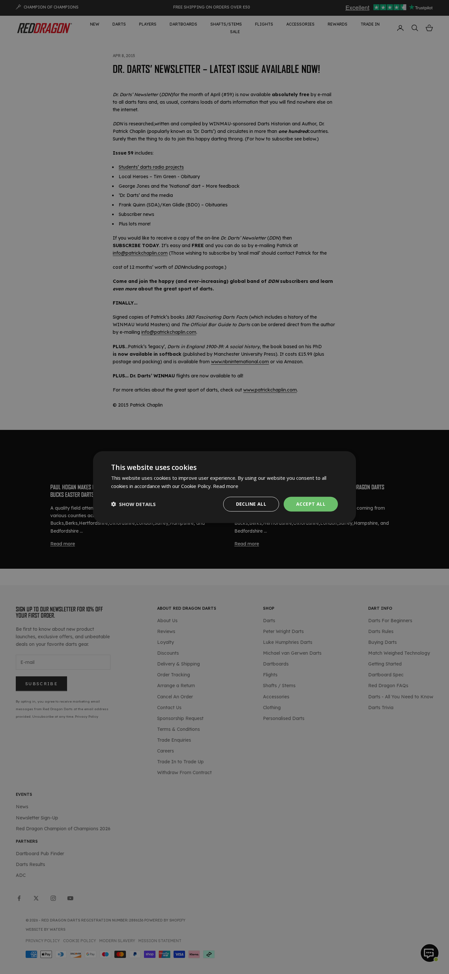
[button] (133, 504)
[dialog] (224, 487)
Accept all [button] (310, 504)
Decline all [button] (251, 504)
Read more (225, 486)
